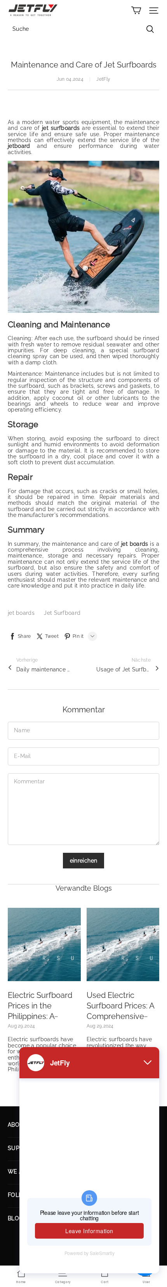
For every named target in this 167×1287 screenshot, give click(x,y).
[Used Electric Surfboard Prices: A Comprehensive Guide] (123, 944)
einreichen (83, 860)
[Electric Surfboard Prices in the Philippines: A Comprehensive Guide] (44, 944)
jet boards (22, 613)
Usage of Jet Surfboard (123, 669)
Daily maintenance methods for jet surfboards (43, 669)
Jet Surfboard (62, 613)
